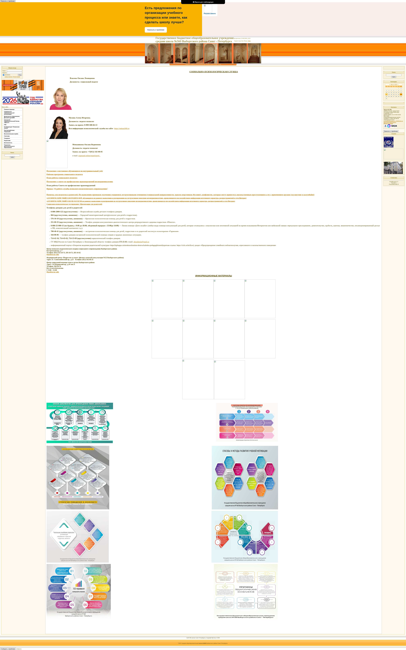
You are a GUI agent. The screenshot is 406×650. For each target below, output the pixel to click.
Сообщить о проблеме (8, 649)
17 (386, 94)
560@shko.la (399, 121)
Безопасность (8, 142)
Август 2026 (394, 84)
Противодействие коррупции (9, 131)
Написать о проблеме (8, 1)
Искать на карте (388, 123)
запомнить (7, 75)
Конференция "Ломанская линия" (11, 127)
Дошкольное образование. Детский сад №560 (12, 117)
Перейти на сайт (53, 254)
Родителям (7, 140)
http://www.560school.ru (390, 122)
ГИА (5, 124)
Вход (219, 64)
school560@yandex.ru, (390, 121)
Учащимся (7, 138)
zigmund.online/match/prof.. (89, 156)
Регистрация (214, 64)
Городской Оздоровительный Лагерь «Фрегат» (11, 121)
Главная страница (9, 109)
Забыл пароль (8, 76)
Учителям (7, 136)
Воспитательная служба (11, 133)
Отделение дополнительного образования (9, 146)
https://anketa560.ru (121, 128)
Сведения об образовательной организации (9, 113)
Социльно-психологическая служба (200, 64)
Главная (187, 64)
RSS (249, 41)
